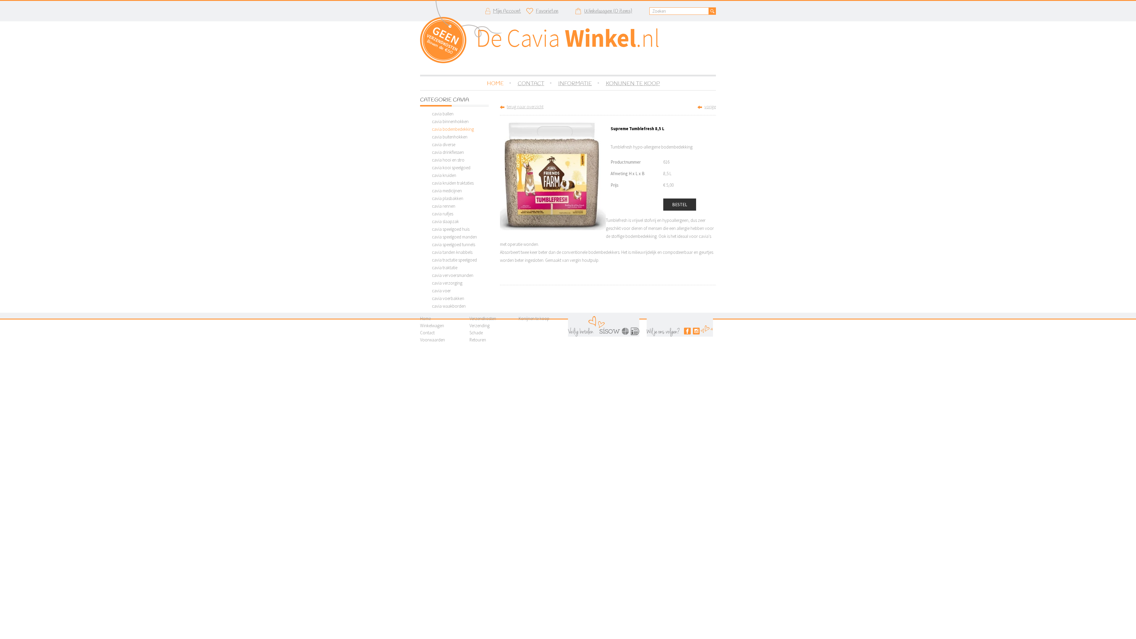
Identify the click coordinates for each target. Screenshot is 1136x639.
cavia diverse (443, 144)
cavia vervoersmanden (452, 275)
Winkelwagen (432, 325)
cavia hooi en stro (448, 160)
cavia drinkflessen (448, 152)
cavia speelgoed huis (450, 229)
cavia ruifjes (442, 214)
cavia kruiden (444, 175)
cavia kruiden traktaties (453, 183)
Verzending (479, 325)
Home (425, 318)
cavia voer (441, 290)
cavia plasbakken (447, 198)
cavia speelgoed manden (454, 237)
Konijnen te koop (534, 318)
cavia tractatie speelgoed (454, 260)
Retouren (477, 340)
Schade (476, 332)
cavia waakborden (449, 306)
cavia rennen (443, 206)
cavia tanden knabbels (452, 252)
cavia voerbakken (448, 298)
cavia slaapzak (445, 221)
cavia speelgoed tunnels (453, 244)
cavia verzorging (447, 283)
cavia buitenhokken (449, 137)
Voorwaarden (432, 340)
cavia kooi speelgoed (451, 167)
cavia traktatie (444, 267)
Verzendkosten (482, 318)
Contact (427, 332)
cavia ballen (443, 114)
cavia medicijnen (447, 190)
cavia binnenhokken (450, 121)
